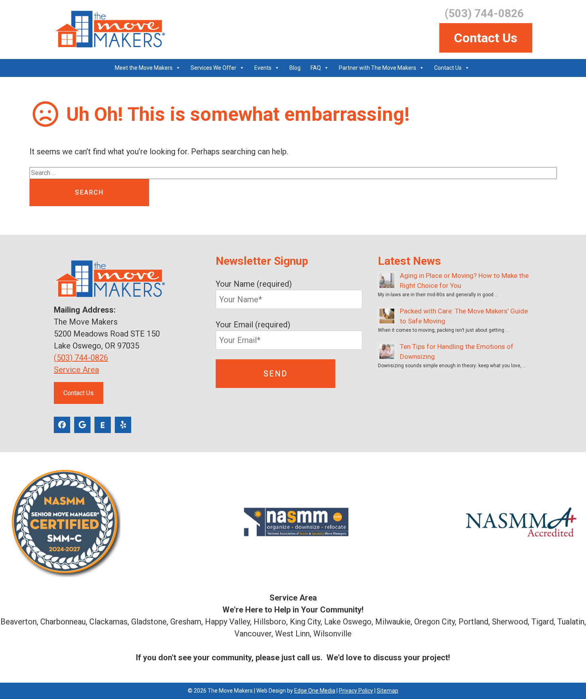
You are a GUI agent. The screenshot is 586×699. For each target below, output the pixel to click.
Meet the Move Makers (144, 68)
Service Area (76, 369)
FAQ (316, 68)
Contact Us (485, 37)
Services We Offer (213, 68)
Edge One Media (314, 690)
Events (262, 68)
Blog (295, 68)
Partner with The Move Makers (377, 68)
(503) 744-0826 (81, 357)
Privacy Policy (356, 690)
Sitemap (387, 690)
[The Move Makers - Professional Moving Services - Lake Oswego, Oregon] (109, 29)
